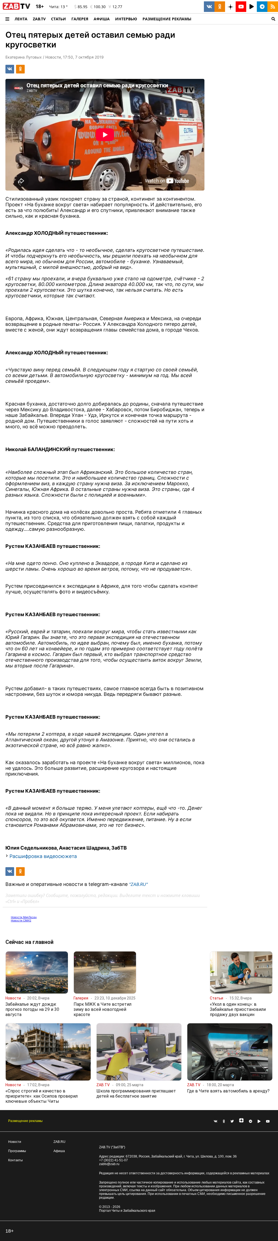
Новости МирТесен (24, 917)
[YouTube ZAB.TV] (241, 6)
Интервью (126, 18)
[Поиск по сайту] (236, 19)
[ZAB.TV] (16, 9)
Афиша (102, 18)
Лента (21, 18)
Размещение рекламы (25, 1121)
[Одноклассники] (224, 1121)
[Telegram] (250, 1121)
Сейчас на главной (29, 942)
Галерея (79, 18)
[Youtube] (268, 1121)
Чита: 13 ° (58, 6)
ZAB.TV (39, 18)
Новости (14, 1142)
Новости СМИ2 (21, 920)
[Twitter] (232, 1121)
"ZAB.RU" (138, 884)
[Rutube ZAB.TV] (251, 6)
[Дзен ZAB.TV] (230, 6)
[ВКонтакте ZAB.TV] (209, 6)
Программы (17, 1151)
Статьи (58, 18)
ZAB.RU (59, 1142)
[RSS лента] (272, 6)
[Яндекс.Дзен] (241, 1121)
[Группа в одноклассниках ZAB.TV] (219, 6)
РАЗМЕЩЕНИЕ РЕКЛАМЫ (167, 18)
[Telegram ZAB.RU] (262, 6)
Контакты (15, 1160)
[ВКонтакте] (215, 1121)
